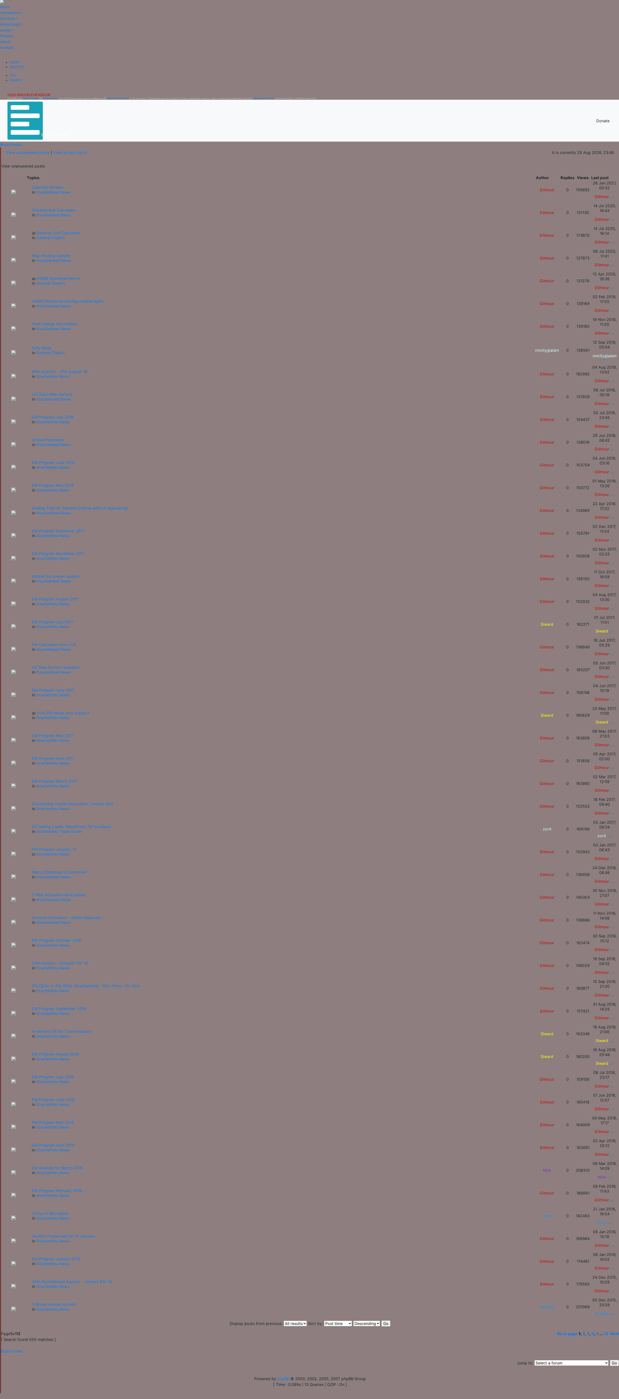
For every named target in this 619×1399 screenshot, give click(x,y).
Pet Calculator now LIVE (54, 644)
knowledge (10, 24)
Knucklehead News (53, 192)
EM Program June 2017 (53, 690)
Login (14, 62)
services (7, 18)
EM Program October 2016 (56, 940)
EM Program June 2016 (53, 1099)
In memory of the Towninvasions (61, 1031)
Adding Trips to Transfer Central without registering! (80, 508)
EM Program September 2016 (59, 1008)
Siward (547, 624)
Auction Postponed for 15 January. (63, 1236)
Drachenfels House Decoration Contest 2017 (73, 803)
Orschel (547, 1306)
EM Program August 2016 (55, 1054)
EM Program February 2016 (57, 1190)
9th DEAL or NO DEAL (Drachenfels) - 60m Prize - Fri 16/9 (85, 985)
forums (6, 35)
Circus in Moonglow (50, 1213)
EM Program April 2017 (53, 758)
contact (7, 47)
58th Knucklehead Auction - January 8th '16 (72, 1281)
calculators (10, 12)
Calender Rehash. (48, 187)
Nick (547, 1170)
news (4, 6)
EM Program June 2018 (53, 462)
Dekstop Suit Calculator (54, 210)
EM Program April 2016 (53, 1145)
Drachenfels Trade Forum (59, 831)
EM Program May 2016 (53, 1122)
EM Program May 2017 (53, 735)
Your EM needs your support (63, 712)
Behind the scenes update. (56, 576)
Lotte (547, 1215)
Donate (603, 120)
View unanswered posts (28, 152)
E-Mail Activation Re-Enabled (59, 894)
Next (614, 1333)
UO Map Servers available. (56, 667)
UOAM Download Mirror (58, 278)
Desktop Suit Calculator (58, 232)
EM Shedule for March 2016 (57, 1167)
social (5, 30)
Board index (11, 144)
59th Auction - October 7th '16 (60, 963)
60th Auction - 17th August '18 (60, 371)
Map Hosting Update (51, 255)
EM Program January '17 (54, 849)
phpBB (283, 1378)
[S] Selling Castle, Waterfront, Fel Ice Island (71, 826)
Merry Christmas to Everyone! (59, 872)
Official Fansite (31, 98)
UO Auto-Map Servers (52, 394)
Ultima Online (50, 98)
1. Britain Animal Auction (54, 1304)
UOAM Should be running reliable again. (68, 301)
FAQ (13, 75)
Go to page (567, 1333)
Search (16, 80)
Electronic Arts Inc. (117, 98)
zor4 (547, 829)
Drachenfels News (52, 376)
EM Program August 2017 (55, 599)
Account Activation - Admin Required (66, 917)
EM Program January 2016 (56, 1258)
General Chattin (50, 237)
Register (17, 67)
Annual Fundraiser (48, 439)
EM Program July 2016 (53, 1076)
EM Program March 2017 (54, 781)
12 (606, 1333)
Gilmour (547, 189)
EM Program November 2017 (58, 553)
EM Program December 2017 (58, 530)
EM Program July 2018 (53, 417)
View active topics (70, 152)
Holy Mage (42, 347)
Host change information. (55, 323)
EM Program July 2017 (52, 621)
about (5, 41)
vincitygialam (547, 350)
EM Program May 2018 (53, 485)
